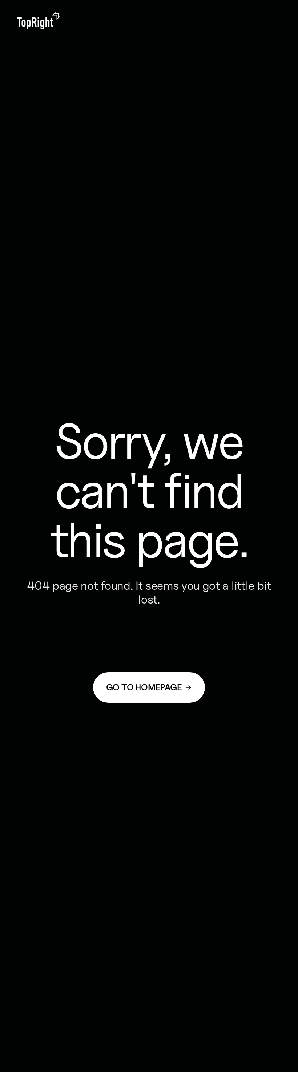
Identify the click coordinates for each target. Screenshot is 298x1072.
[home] (38, 20)
